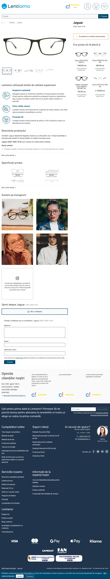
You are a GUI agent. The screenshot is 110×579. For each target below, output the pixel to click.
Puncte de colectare (9, 443)
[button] (7, 71)
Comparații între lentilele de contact (45, 494)
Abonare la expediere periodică (13, 477)
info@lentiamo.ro (84, 439)
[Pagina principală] (2, 22)
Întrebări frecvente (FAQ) (41, 432)
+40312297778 (84, 436)
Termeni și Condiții (8, 447)
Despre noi (5, 514)
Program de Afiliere (9, 496)
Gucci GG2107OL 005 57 (81, 61)
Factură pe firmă (38, 452)
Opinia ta (7, 325)
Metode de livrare (8, 439)
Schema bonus (7, 481)
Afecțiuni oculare (38, 486)
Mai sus (20, 568)
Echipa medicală (38, 490)
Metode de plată (7, 436)
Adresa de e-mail (10, 350)
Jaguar (19, 22)
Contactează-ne (7, 532)
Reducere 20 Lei (7, 488)
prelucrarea (19, 358)
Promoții (5, 499)
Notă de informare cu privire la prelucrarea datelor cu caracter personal (13, 459)
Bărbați (12, 22)
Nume (6, 341)
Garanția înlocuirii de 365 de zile (44, 448)
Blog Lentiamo (7, 522)
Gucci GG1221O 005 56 (100, 86)
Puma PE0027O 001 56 (100, 61)
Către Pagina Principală (9, 568)
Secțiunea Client (38, 456)
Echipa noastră (7, 518)
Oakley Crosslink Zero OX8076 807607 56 (81, 86)
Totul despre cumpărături (11, 432)
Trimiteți (10, 362)
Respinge (30, 576)
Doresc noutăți (102, 409)
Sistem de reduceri (8, 484)
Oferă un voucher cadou (10, 492)
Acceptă (19, 576)
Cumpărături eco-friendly (11, 503)
